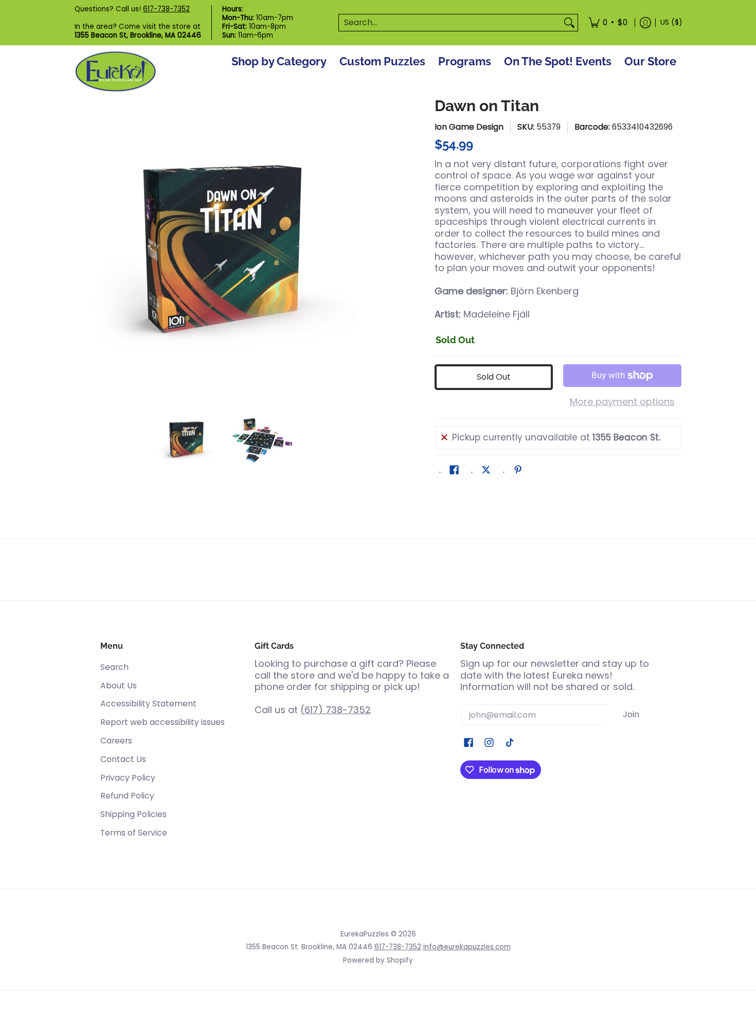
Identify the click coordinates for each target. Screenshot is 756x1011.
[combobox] (450, 22)
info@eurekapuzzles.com (467, 947)
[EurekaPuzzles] (116, 71)
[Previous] (81, 247)
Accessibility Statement (148, 704)
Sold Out (494, 377)
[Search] (569, 22)
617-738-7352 (166, 9)
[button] (454, 471)
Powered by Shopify (378, 960)
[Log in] (645, 22)
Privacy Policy (127, 778)
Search (114, 667)
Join (631, 714)
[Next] (365, 247)
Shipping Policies (133, 814)
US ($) (671, 22)
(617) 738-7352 (335, 709)
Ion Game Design (469, 127)
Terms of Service (133, 833)
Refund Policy (127, 796)
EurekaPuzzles (364, 934)
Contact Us (123, 759)
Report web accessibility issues (162, 722)
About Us (118, 685)
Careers (116, 741)
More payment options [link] (622, 402)
